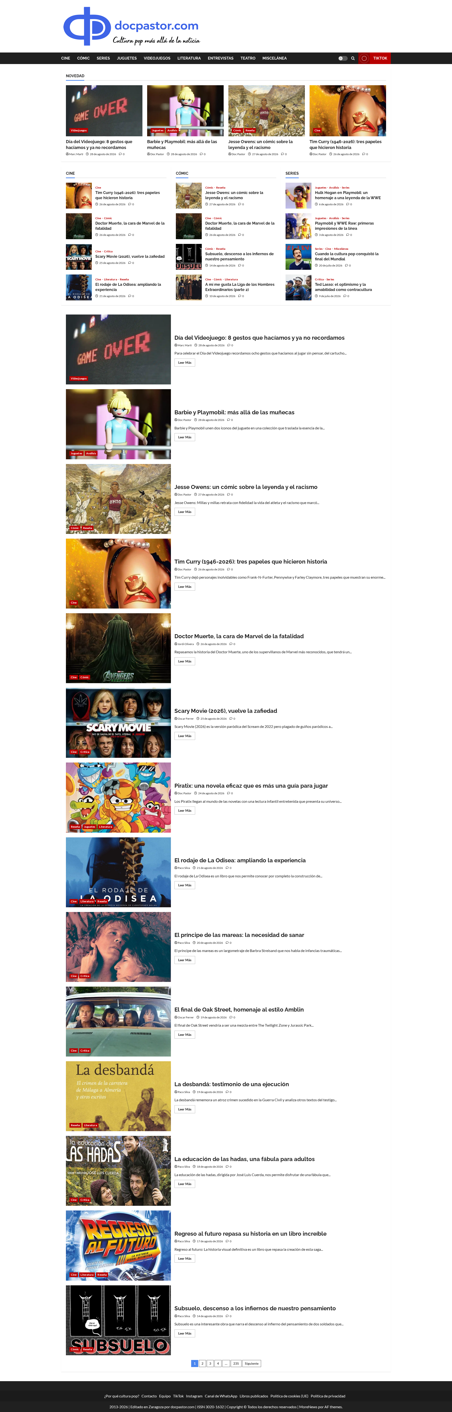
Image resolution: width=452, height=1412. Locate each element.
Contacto (149, 1396)
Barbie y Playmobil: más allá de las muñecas (118, 424)
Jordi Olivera (186, 644)
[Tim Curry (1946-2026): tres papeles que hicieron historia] (348, 110)
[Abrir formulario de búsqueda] (353, 58)
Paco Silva (184, 868)
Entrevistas (221, 58)
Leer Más (186, 363)
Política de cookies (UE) (289, 1396)
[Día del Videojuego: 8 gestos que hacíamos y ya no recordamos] (104, 110)
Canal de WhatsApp (221, 1396)
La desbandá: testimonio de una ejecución (118, 1096)
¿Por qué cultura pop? (121, 1396)
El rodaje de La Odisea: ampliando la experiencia (79, 287)
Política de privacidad (328, 1396)
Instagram (194, 1396)
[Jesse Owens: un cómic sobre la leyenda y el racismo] (266, 110)
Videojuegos (157, 58)
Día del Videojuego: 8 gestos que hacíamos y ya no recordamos (118, 349)
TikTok (380, 58)
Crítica (108, 251)
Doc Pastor (157, 154)
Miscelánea (274, 58)
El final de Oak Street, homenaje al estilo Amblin (118, 1022)
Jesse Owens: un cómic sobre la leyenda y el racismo (189, 196)
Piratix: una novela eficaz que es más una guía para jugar (118, 797)
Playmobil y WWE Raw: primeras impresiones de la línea (298, 226)
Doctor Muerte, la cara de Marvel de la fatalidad (79, 226)
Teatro (248, 58)
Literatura (189, 58)
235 (236, 1363)
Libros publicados (254, 1396)
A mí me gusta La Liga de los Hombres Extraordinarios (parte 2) (189, 287)
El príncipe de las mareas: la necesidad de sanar (118, 947)
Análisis (172, 130)
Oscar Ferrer (186, 718)
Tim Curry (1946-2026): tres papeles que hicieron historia (79, 196)
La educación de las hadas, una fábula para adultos (118, 1171)
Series (103, 58)
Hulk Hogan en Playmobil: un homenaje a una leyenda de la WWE (298, 196)
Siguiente (251, 1363)
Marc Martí (76, 154)
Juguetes (127, 58)
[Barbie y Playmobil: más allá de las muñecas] (185, 110)
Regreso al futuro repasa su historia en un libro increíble (118, 1245)
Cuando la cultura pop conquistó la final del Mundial (298, 257)
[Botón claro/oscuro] (343, 58)
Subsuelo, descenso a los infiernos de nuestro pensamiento (189, 257)
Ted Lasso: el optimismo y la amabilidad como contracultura (298, 287)
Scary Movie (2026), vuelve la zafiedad (79, 257)
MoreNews (308, 1406)
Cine (65, 58)
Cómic (83, 58)
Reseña (250, 130)
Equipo (165, 1396)
